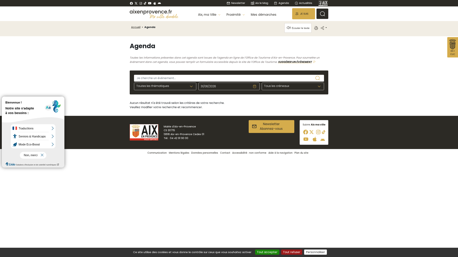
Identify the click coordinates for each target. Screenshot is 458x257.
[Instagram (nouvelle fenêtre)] (140, 3)
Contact (225, 153)
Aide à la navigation (280, 153)
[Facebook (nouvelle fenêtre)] (131, 3)
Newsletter (238, 3)
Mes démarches (263, 14)
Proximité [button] (234, 14)
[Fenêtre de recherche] (322, 14)
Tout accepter (267, 252)
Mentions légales (179, 153)
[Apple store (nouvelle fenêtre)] (154, 3)
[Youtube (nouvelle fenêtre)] (150, 3)
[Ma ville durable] (163, 16)
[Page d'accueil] (323, 3)
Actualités (305, 3)
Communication (157, 153)
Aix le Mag (261, 3)
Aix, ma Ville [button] (207, 14)
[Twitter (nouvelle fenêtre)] (136, 3)
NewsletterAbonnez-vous (271, 126)
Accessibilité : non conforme (249, 153)
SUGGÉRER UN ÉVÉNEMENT (295, 62)
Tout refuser (291, 252)
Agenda (284, 3)
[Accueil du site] (154, 12)
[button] (303, 13)
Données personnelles (204, 153)
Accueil (135, 27)
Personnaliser (315, 252)
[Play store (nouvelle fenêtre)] (159, 3)
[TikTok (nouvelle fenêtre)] (145, 3)
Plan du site (301, 153)
